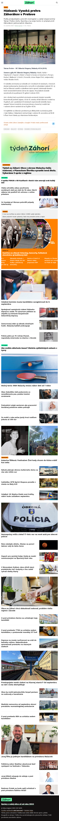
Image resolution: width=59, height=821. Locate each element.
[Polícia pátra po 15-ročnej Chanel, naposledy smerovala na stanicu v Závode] (48, 337)
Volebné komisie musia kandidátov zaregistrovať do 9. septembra (25, 303)
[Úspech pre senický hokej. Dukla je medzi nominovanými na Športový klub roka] (48, 557)
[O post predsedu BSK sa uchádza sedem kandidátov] (48, 717)
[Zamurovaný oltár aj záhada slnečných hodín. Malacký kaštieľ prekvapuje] (48, 325)
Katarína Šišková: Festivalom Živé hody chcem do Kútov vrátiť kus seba (29, 461)
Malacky (13, 129)
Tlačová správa (18, 25)
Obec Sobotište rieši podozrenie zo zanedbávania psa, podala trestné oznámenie (15, 394)
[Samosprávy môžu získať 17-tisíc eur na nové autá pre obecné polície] (29, 517)
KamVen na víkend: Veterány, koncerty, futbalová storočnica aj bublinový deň (24, 254)
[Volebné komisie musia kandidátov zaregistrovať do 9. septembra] (29, 285)
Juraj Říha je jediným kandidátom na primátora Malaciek (27, 756)
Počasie (5, 211)
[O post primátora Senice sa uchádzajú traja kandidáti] (48, 619)
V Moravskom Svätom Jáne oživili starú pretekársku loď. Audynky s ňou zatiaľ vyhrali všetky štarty (17, 569)
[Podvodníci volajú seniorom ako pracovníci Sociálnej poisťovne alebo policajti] (48, 406)
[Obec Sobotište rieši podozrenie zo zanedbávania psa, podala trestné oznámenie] (48, 394)
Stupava (20, 129)
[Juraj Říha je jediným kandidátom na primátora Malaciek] (29, 739)
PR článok (4, 177)
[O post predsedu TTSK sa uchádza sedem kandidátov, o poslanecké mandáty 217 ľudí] (48, 631)
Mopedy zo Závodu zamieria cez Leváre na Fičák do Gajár (24, 260)
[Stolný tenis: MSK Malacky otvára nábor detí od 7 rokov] (29, 368)
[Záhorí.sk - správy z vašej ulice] (29, 2)
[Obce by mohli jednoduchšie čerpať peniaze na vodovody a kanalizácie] (48, 693)
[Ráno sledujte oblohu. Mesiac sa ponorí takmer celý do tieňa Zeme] (48, 545)
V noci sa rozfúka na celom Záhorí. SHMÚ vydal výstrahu (21, 214)
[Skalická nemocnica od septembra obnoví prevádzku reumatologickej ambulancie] (48, 705)
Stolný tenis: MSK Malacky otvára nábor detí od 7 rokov (26, 386)
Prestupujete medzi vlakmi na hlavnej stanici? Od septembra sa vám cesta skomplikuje (29, 683)
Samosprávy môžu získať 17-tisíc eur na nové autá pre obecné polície (29, 535)
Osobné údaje (28, 810)
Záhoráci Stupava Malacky (32, 129)
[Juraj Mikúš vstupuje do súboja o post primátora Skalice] (48, 777)
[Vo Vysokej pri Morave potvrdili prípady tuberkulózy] (48, 203)
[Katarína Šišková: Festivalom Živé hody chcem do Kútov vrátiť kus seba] (29, 440)
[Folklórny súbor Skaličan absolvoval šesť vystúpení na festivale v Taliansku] (48, 765)
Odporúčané (6, 164)
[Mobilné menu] (2, 2)
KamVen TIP (5, 250)
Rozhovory (5, 457)
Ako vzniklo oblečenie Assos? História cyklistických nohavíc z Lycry (29, 349)
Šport (5, 7)
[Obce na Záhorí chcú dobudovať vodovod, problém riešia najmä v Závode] (29, 591)
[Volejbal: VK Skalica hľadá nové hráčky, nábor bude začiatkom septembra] (48, 495)
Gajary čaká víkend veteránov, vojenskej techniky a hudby (42, 260)
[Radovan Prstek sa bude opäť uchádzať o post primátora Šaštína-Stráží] (48, 789)
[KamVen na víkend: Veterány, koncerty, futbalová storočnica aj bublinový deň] (29, 233)
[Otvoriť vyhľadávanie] (57, 3)
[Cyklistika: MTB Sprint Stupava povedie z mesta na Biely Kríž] (48, 483)
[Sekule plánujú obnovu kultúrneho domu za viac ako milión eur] (48, 471)
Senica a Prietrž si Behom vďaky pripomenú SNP (7, 260)
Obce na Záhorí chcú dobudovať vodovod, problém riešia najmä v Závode (26, 609)
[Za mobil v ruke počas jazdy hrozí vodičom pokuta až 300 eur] (48, 418)
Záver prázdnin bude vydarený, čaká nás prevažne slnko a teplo (23, 216)
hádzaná (6, 129)
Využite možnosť (12, 810)
